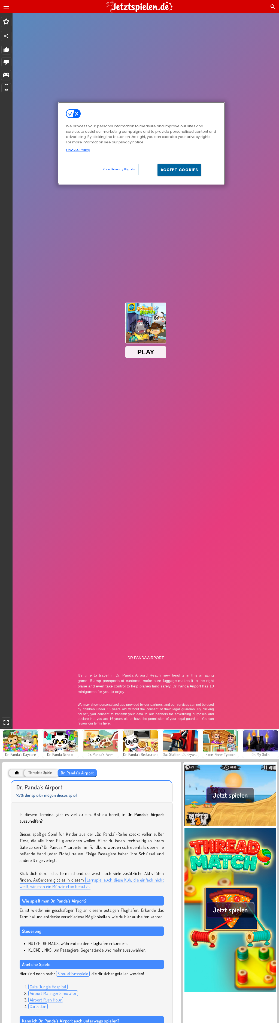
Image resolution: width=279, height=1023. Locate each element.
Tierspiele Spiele (40, 772)
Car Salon (38, 1006)
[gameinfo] (6, 75)
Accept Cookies (179, 170)
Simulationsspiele (72, 973)
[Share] (6, 36)
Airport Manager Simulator (53, 993)
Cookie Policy (78, 150)
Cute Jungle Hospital (48, 986)
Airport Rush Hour (46, 1000)
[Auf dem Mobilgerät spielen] (6, 88)
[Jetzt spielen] (230, 825)
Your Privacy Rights (119, 169)
